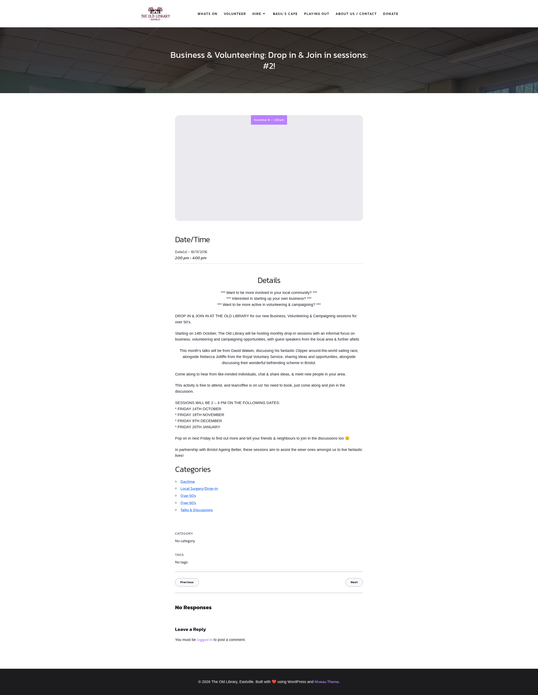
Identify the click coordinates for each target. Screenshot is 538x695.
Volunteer (235, 13)
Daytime (188, 481)
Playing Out (316, 13)
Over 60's (188, 503)
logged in (204, 639)
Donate (390, 13)
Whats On (208, 13)
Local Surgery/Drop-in (199, 488)
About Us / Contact (356, 13)
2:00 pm (279, 120)
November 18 (262, 120)
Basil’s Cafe (285, 13)
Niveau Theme (327, 681)
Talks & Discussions (197, 510)
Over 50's (188, 495)
